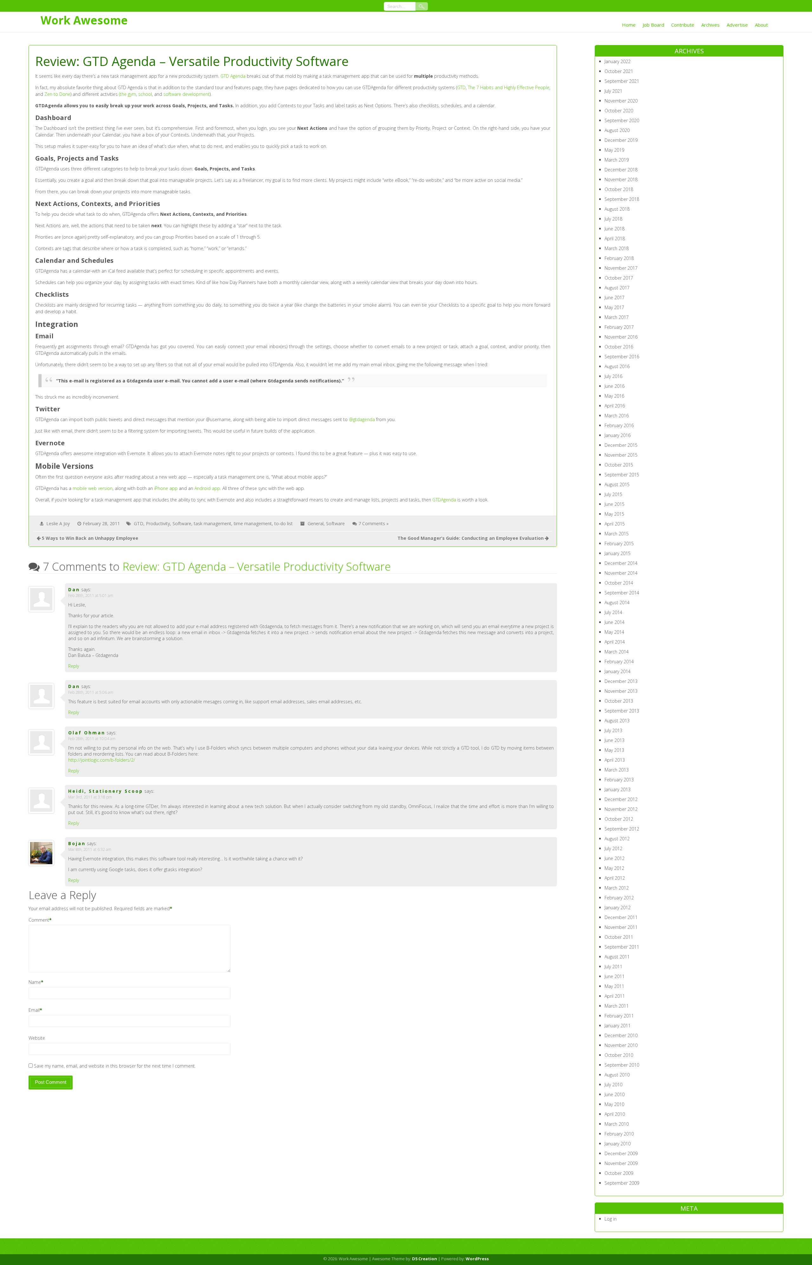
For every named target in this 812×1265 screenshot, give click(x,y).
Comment (39, 920)
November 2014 (621, 573)
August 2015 (617, 484)
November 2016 (621, 337)
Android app (207, 488)
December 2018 (621, 170)
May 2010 (614, 1104)
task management (212, 523)
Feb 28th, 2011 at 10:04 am (91, 738)
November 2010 (621, 1045)
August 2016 (617, 366)
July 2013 (613, 730)
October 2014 (619, 583)
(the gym (127, 94)
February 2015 (619, 543)
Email (34, 1010)
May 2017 (614, 307)
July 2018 (613, 219)
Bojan (77, 843)
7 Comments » (373, 523)
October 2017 (619, 278)
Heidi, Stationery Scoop (105, 791)
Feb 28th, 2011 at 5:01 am (90, 595)
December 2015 (621, 445)
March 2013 (617, 770)
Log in (611, 1219)
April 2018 (615, 238)
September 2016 (622, 357)
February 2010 (619, 1134)
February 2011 (619, 1016)
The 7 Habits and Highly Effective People (508, 87)
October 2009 (619, 1173)
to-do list (283, 523)
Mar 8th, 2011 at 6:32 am (89, 849)
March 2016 (617, 416)
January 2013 (618, 789)
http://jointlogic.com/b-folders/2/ (101, 760)
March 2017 (617, 317)
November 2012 (621, 809)
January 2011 (618, 1026)
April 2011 (615, 996)
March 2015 (617, 534)
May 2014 (614, 632)
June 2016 (615, 386)
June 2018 (615, 229)
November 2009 (621, 1163)
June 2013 (615, 740)
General (316, 523)
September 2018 (622, 199)
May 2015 (614, 514)
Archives (710, 25)
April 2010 (615, 1114)
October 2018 (619, 189)
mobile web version (93, 488)
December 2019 (621, 140)
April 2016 (615, 406)
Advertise (737, 25)
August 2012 (617, 839)
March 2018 (617, 248)
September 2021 (622, 81)
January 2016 (618, 435)
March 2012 (617, 888)
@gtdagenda (362, 419)
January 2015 (618, 553)
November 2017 (621, 268)
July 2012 (613, 848)
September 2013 (622, 711)
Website (37, 1038)
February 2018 (619, 258)
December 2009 (621, 1153)
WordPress (477, 1259)
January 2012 (618, 907)
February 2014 (619, 662)
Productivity (158, 523)
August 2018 (617, 209)
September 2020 (622, 120)
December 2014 (621, 563)
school (145, 94)
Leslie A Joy (58, 523)
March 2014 (617, 652)
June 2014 (615, 622)
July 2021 (613, 91)
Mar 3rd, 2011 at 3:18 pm (90, 797)
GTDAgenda (444, 500)
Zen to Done (57, 94)
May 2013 (614, 750)
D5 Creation (424, 1259)
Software (182, 523)
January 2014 (618, 671)
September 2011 (622, 947)
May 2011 (614, 986)
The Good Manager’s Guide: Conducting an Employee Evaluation (470, 538)
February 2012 (619, 898)
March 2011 (617, 1006)
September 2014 (622, 593)
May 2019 (614, 150)
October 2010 (619, 1055)
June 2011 (615, 976)
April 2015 (615, 524)
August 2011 (617, 957)
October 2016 (619, 347)
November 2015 (621, 455)
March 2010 (617, 1124)
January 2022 (618, 61)
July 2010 (613, 1085)
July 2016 (613, 376)
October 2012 (619, 819)
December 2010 (621, 1035)
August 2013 (617, 721)
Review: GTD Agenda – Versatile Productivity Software (256, 566)
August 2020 (617, 130)
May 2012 (614, 868)
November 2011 (621, 927)
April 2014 (615, 642)
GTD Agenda (233, 76)
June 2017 (615, 298)
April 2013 (615, 760)
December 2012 (621, 799)
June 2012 (615, 858)
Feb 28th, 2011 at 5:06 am (90, 692)
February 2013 (619, 780)
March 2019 (617, 160)
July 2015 (613, 494)
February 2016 (619, 425)
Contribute (682, 25)
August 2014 (617, 602)
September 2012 (622, 829)
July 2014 (613, 612)
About (761, 25)
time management (253, 523)
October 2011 (619, 937)
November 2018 (621, 179)
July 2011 (613, 967)
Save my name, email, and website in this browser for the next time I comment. (115, 1066)
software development (186, 94)
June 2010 (615, 1094)
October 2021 (619, 71)
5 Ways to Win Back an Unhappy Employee (90, 538)
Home (629, 25)
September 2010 (622, 1065)
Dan (74, 589)
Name (35, 982)
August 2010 (617, 1075)
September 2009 (622, 1183)
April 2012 (615, 878)
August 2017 (617, 288)
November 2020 (621, 101)
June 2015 (615, 504)
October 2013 (619, 701)
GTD (461, 87)
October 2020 (619, 111)
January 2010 (618, 1144)
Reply (73, 666)
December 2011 (621, 917)
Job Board (653, 25)
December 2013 (621, 681)
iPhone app (166, 488)
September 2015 (622, 475)
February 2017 (619, 327)
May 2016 (614, 396)
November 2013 (621, 691)
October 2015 (619, 465)
